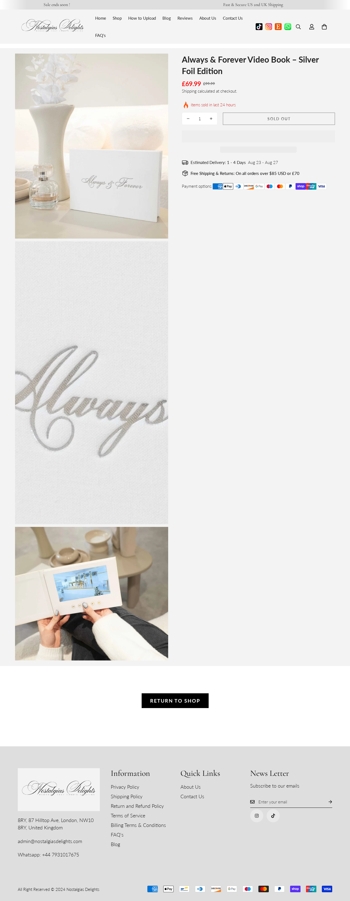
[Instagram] (256, 815)
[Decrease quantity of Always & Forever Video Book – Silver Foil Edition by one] (188, 119)
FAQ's (100, 35)
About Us (207, 18)
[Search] (298, 27)
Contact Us (233, 18)
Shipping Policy (126, 796)
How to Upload (142, 18)
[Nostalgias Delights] (53, 27)
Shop (117, 18)
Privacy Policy (125, 787)
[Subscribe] (326, 802)
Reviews (185, 18)
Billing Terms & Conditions (138, 825)
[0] (324, 26)
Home (100, 18)
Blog (166, 18)
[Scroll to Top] (339, 871)
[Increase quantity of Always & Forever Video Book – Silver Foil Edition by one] (211, 119)
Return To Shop (175, 701)
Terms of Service (128, 815)
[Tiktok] (273, 815)
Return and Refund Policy (137, 806)
